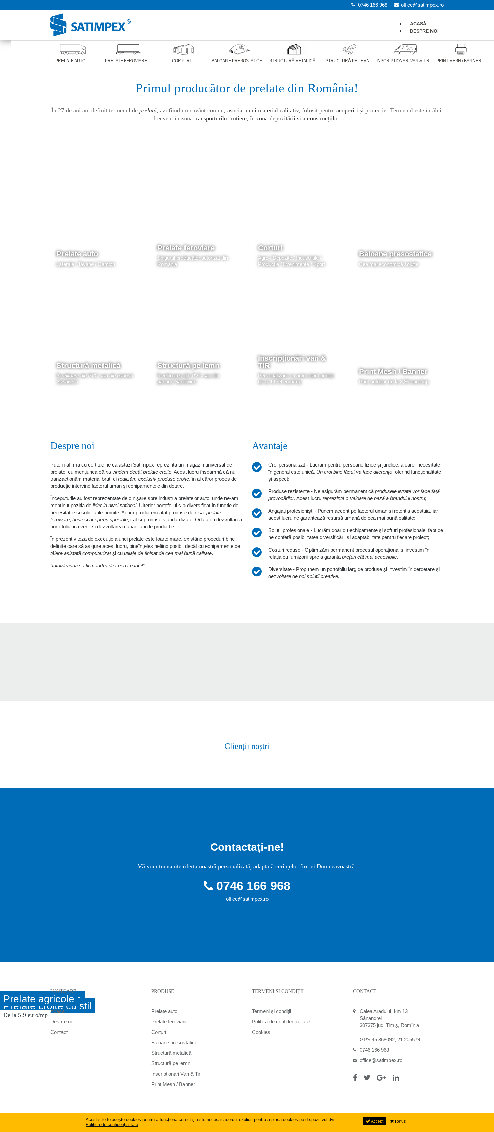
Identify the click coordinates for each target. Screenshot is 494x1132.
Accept (376, 1121)
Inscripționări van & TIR (292, 362)
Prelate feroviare (186, 248)
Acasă (57, 1011)
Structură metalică (88, 365)
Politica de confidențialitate (281, 1021)
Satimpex (90, 25)
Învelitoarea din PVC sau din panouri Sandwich (188, 379)
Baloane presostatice (395, 254)
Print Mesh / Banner (393, 371)
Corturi (270, 248)
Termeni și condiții (271, 1011)
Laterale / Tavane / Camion (85, 264)
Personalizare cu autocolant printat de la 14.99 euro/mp (296, 379)
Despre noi (424, 31)
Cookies (261, 1032)
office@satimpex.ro (247, 899)
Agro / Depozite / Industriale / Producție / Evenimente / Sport (291, 261)
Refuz (400, 1121)
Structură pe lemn (188, 365)
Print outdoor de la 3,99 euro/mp (394, 382)
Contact (59, 1032)
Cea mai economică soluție (388, 264)
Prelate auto (77, 254)
